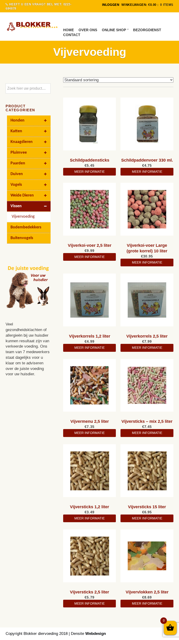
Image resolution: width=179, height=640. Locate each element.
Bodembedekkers (25, 227)
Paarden (17, 163)
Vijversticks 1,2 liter (89, 507)
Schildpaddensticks (89, 160)
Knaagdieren (21, 142)
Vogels (16, 185)
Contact (71, 35)
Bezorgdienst (147, 30)
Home (68, 30)
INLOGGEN (110, 5)
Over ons (88, 30)
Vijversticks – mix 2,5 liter (146, 421)
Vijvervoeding (23, 216)
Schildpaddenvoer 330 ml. (147, 160)
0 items (166, 5)
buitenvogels (21, 238)
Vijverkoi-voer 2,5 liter (89, 245)
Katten (16, 131)
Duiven (16, 174)
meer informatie (89, 171)
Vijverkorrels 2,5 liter (147, 336)
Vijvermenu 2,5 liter (89, 421)
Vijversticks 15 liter (147, 507)
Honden (17, 120)
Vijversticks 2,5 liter (89, 592)
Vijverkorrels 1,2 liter (89, 336)
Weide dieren (22, 195)
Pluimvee (18, 152)
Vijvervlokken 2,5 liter (147, 592)
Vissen (16, 206)
